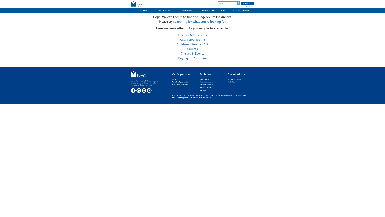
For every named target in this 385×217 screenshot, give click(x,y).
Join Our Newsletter (234, 79)
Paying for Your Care (192, 58)
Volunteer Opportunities (180, 82)
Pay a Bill (203, 90)
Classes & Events (192, 53)
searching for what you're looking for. (199, 22)
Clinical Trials (204, 79)
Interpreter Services (206, 85)
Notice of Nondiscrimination (213, 95)
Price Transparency (228, 95)
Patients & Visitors (187, 10)
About (223, 10)
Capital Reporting (177, 98)
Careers (192, 49)
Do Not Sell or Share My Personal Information (197, 98)
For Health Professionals (241, 10)
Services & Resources (164, 10)
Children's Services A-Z (192, 44)
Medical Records (205, 87)
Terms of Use (190, 95)
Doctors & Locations (141, 10)
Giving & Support (208, 10)
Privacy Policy (200, 95)
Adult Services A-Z (192, 40)
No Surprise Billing (241, 95)
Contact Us (249, 7)
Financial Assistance (206, 82)
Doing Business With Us (180, 85)
